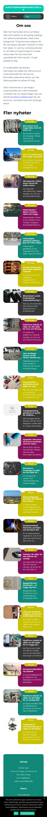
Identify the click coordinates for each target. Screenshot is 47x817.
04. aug (30, 263)
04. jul (31, 665)
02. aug (30, 291)
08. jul (30, 607)
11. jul (31, 578)
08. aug (30, 205)
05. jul (30, 636)
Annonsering (24, 795)
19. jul (30, 550)
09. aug (30, 176)
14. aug (31, 121)
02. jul (30, 691)
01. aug (31, 320)
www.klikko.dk (26, 781)
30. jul (30, 464)
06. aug (30, 234)
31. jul (30, 377)
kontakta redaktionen (21, 97)
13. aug (31, 150)
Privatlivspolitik (27, 813)
